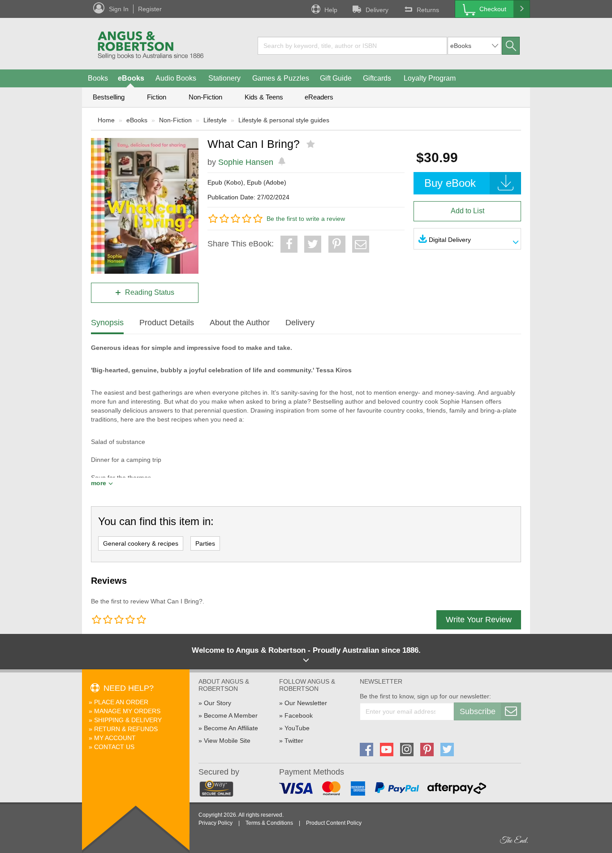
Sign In (119, 9)
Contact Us (114, 746)
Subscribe (478, 711)
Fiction (156, 97)
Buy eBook (450, 183)
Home (106, 120)
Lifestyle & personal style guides (283, 120)
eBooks (131, 78)
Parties (205, 543)
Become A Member (231, 715)
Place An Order (121, 702)
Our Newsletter (305, 703)
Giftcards (377, 78)
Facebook (298, 715)
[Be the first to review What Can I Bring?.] (311, 144)
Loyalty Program (430, 78)
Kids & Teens (264, 97)
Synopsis (107, 322)
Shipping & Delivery (128, 720)
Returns (428, 9)
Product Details (166, 322)
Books (98, 78)
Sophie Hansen (245, 162)
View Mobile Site (227, 740)
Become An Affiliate (231, 728)
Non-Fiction (205, 97)
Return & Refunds (126, 728)
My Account (115, 737)
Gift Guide (336, 78)
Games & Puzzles (280, 78)
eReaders (319, 97)
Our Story (217, 703)
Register (150, 9)
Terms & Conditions (269, 823)
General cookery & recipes (140, 543)
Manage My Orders (127, 711)
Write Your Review (479, 619)
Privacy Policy (215, 823)
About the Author (240, 322)
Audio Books (175, 78)
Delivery (377, 9)
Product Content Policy (334, 823)
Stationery (224, 78)
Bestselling (109, 97)
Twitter (293, 740)
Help (330, 9)
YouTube (297, 728)
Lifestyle (215, 120)
